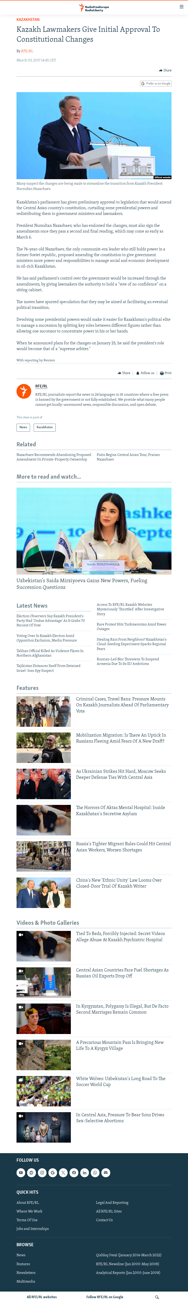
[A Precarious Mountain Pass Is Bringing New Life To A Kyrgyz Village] (44, 1055)
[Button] (165, 71)
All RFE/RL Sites (109, 1211)
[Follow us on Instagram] (42, 1172)
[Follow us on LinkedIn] (84, 1172)
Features (23, 1264)
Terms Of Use (27, 1220)
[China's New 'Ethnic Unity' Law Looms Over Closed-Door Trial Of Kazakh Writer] (44, 893)
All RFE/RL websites (42, 1297)
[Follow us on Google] (52, 1172)
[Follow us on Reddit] (31, 1172)
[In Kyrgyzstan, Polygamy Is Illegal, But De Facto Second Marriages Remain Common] (44, 1019)
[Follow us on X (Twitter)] (63, 1172)
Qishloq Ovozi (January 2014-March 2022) (129, 1255)
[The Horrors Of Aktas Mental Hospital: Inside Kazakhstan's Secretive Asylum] (44, 820)
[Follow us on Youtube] (21, 1172)
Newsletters (26, 1273)
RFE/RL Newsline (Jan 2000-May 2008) (127, 1264)
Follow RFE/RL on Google (104, 1297)
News (21, 1255)
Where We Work (29, 1211)
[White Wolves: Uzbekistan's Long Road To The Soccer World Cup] (44, 1091)
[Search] (157, 1297)
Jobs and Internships (33, 1229)
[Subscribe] (105, 1172)
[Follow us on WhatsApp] (95, 1172)
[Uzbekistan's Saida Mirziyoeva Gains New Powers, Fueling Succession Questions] (94, 531)
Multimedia (26, 1282)
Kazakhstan (28, 20)
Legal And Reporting (112, 1203)
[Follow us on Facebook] (73, 1172)
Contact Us (104, 1220)
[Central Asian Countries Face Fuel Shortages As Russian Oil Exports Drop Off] (44, 982)
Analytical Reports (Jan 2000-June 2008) (128, 1273)
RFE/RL (27, 51)
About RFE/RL (28, 1203)
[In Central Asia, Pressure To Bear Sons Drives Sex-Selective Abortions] (44, 1127)
